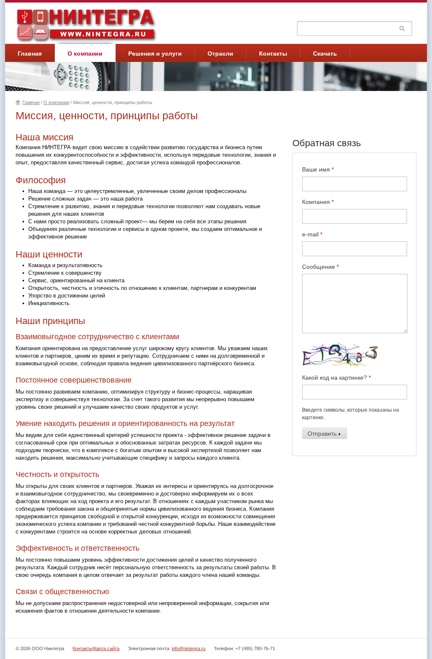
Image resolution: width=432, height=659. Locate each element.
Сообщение (320, 266)
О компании (85, 53)
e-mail (312, 234)
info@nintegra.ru (188, 648)
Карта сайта (106, 648)
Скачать (325, 53)
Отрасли (220, 53)
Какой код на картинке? (336, 377)
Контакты (273, 53)
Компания (318, 201)
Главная (30, 53)
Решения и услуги (155, 53)
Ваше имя (318, 169)
